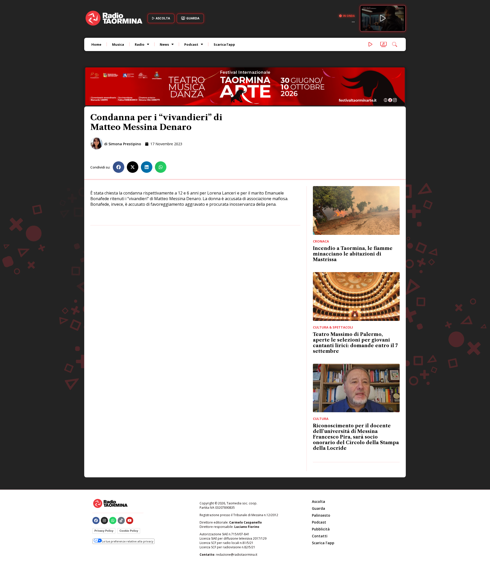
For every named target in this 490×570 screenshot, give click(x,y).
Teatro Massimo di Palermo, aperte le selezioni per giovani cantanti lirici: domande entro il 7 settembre (355, 343)
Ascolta (318, 501)
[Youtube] (129, 520)
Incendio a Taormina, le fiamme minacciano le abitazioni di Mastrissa (353, 254)
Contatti (319, 535)
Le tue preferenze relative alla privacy (127, 541)
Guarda (318, 508)
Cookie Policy (128, 530)
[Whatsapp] (112, 520)
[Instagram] (104, 520)
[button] (118, 167)
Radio (139, 44)
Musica (118, 44)
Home (96, 44)
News (164, 44)
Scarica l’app (224, 44)
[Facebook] (96, 520)
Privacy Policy (103, 530)
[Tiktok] (121, 520)
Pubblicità (321, 529)
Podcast (191, 44)
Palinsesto (321, 515)
